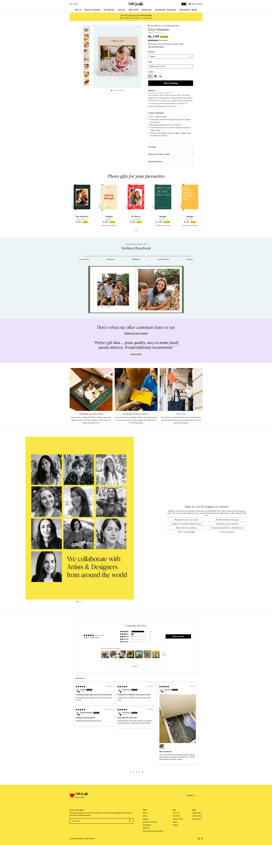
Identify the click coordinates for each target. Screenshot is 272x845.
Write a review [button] (178, 636)
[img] (80, 687)
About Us (145, 813)
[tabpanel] (82, 202)
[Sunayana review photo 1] (177, 718)
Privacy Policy (196, 813)
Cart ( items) (197, 4)
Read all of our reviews (136, 333)
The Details (152, 147)
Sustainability (147, 825)
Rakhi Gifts (133, 10)
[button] (153, 40)
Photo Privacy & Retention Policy (153, 831)
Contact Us (176, 813)
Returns (175, 822)
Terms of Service (197, 816)
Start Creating (171, 83)
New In (78, 10)
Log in (184, 4)
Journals (121, 10)
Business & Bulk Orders (150, 822)
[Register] (129, 821)
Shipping (175, 825)
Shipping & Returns (155, 162)
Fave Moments (82, 216)
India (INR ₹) (190, 795)
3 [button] (136, 772)
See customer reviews (156, 47)
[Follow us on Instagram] (199, 838)
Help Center (176, 816)
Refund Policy (196, 819)
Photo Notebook (82, 219)
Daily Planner (163, 219)
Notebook (109, 219)
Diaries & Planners (92, 10)
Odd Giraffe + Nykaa (188, 10)
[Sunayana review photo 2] (161, 746)
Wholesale (146, 828)
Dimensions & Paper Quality (158, 154)
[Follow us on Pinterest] (201, 838)
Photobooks (109, 10)
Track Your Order (178, 819)
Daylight (109, 216)
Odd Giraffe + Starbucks (165, 10)
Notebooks (146, 10)
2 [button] (133, 772)
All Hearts (136, 216)
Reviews (145, 816)
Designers (146, 819)
